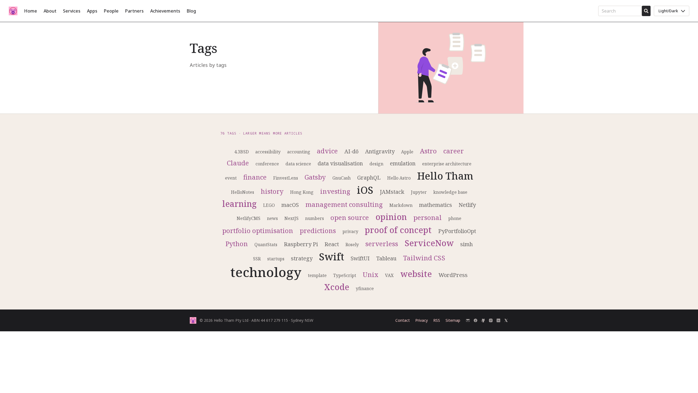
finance (255, 176)
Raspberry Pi (301, 244)
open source (349, 217)
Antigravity (380, 151)
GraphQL (369, 177)
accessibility (268, 152)
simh (466, 244)
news (272, 218)
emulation (403, 163)
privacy (350, 231)
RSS (436, 320)
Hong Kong (302, 192)
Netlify (467, 205)
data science (298, 164)
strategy (301, 258)
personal (427, 217)
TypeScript (344, 275)
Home (30, 11)
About (50, 11)
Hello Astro (399, 178)
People (111, 11)
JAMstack (392, 191)
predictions (318, 230)
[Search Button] (646, 11)
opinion (391, 216)
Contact (402, 320)
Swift (331, 256)
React (331, 244)
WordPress (453, 275)
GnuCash (341, 178)
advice (327, 150)
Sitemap (453, 320)
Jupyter (419, 192)
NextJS (291, 218)
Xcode (336, 287)
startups (275, 259)
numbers (314, 218)
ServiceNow (429, 243)
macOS (290, 205)
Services (71, 11)
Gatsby (315, 176)
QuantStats (265, 245)
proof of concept (398, 230)
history (272, 191)
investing (335, 191)
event (231, 178)
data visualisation (340, 163)
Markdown (401, 205)
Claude (238, 162)
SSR (257, 259)
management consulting (344, 204)
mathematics (435, 205)
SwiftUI (360, 258)
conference (267, 164)
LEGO (269, 205)
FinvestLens (285, 178)
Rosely (352, 245)
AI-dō (351, 151)
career (453, 150)
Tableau (386, 258)
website (416, 273)
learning (239, 203)
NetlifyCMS (248, 218)
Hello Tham (445, 176)
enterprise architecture (446, 164)
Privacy (421, 320)
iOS (365, 190)
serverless (381, 243)
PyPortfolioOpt (457, 231)
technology (265, 272)
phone (454, 218)
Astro (428, 150)
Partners (134, 11)
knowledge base (450, 192)
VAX (389, 275)
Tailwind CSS (424, 257)
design (376, 164)
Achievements (165, 11)
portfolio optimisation (257, 230)
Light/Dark (668, 10)
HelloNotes (242, 192)
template (317, 275)
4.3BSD (241, 152)
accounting (298, 152)
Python (236, 243)
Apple (407, 152)
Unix (370, 274)
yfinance (365, 288)
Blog (191, 11)
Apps (92, 11)
